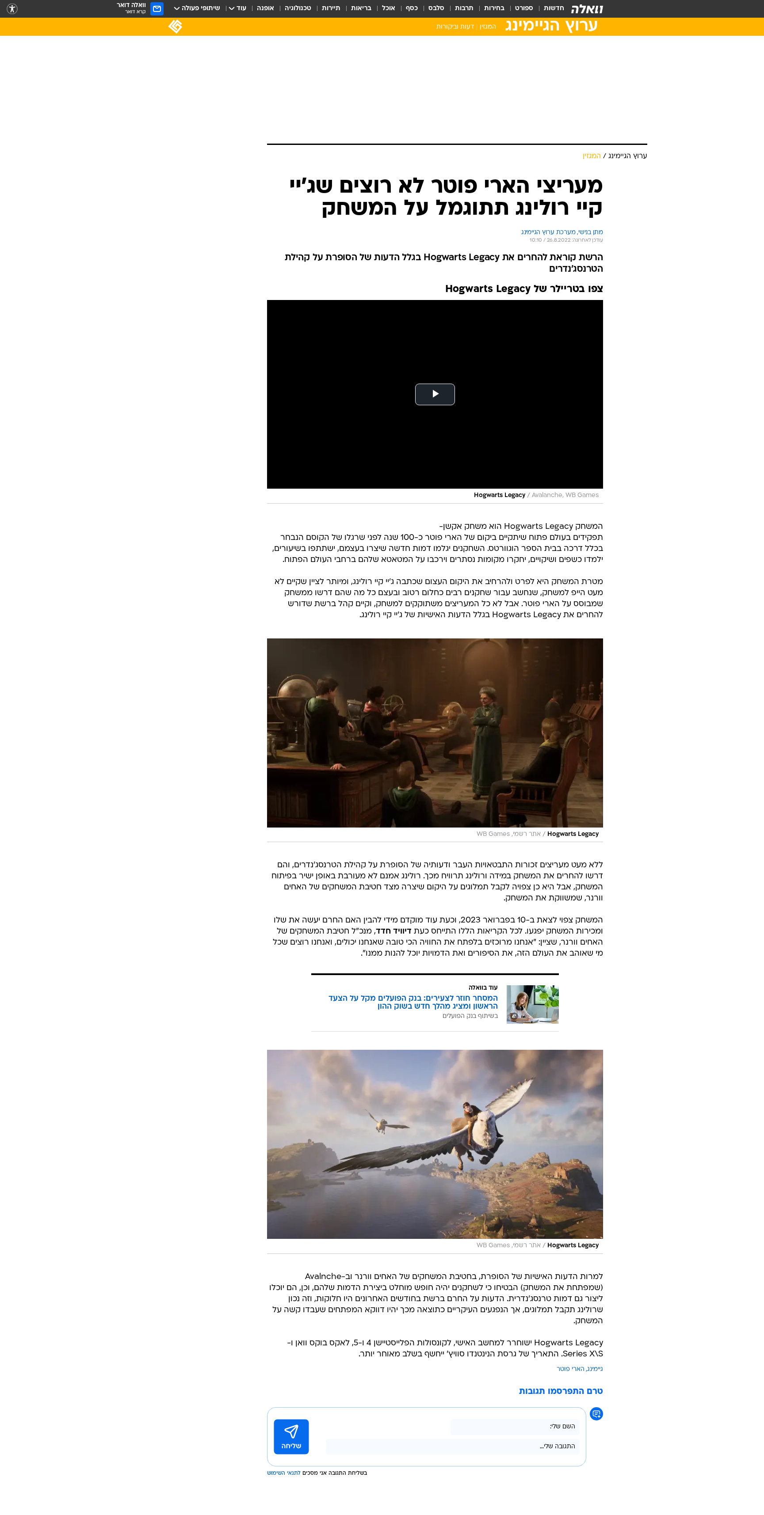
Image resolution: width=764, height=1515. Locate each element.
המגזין (488, 27)
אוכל (388, 8)
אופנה (265, 8)
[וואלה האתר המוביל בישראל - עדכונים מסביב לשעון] (587, 8)
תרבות (464, 8)
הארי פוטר (570, 1369)
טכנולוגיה (298, 8)
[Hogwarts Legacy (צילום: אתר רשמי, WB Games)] (435, 740)
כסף (412, 8)
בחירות (494, 8)
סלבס (436, 8)
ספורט (524, 8)
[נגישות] (12, 9)
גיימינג (595, 1369)
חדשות (554, 8)
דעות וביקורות (455, 27)
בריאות (361, 8)
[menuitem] (548, 9)
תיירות (331, 8)
